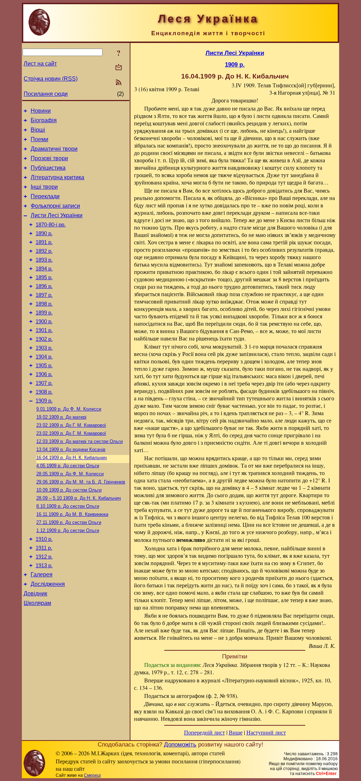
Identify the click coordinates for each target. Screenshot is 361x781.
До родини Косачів (70, 449)
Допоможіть (180, 744)
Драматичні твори (54, 149)
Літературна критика (57, 177)
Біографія (44, 120)
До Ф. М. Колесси (68, 409)
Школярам (37, 603)
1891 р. (44, 242)
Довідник (35, 593)
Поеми (39, 139)
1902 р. (44, 339)
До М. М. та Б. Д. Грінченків (80, 482)
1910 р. (44, 539)
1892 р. (44, 251)
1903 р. (44, 348)
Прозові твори (49, 158)
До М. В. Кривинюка (72, 514)
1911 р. (44, 548)
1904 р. (44, 357)
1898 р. (44, 304)
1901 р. (44, 330)
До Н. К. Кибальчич (71, 457)
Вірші (38, 130)
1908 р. (44, 392)
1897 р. (44, 295)
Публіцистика (48, 168)
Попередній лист (204, 732)
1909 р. (44, 401)
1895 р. (44, 277)
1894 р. (44, 268)
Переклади (45, 196)
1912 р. (44, 557)
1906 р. (44, 374)
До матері (61, 417)
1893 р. (44, 260)
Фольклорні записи (55, 206)
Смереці (92, 775)
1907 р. (44, 383)
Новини (41, 111)
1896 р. (44, 286)
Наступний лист (266, 732)
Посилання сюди (46, 94)
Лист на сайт (40, 64)
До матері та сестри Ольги (79, 441)
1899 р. (44, 312)
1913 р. (44, 565)
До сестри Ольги (67, 465)
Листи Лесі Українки (56, 215)
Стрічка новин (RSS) (51, 79)
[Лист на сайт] (118, 68)
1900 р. (44, 321)
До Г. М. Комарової (71, 425)
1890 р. (44, 233)
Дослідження (48, 584)
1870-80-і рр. (51, 224)
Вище (236, 732)
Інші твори (44, 187)
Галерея (42, 574)
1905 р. (44, 365)
